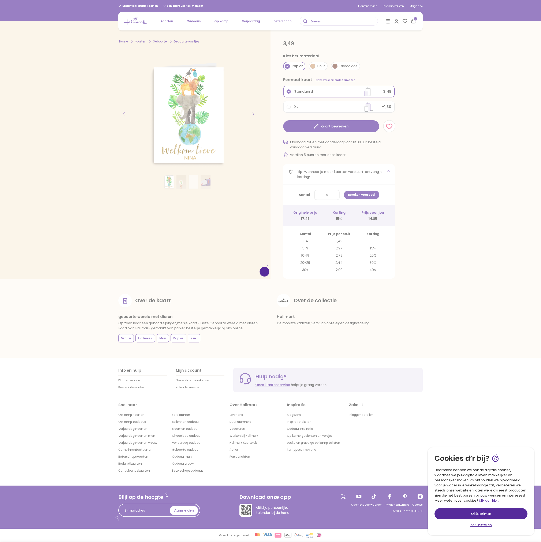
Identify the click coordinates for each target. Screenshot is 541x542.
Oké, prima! (481, 513)
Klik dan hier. (489, 500)
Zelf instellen (481, 525)
